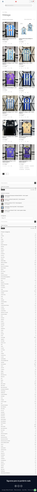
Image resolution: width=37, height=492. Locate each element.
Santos (2, 431)
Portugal (2, 399)
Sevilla (2, 446)
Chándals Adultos (4, 301)
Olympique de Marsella (4, 389)
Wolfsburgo (3, 471)
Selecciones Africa (4, 437)
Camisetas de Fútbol (4, 291)
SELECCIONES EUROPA (5, 442)
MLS (1, 378)
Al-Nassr (2, 241)
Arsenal (2, 251)
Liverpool (2, 369)
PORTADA (2, 396)
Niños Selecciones (4, 387)
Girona (2, 332)
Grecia (2, 335)
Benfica (2, 269)
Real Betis (2, 412)
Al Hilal (2, 239)
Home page (3, 337)
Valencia (2, 462)
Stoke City (2, 453)
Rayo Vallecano (3, 406)
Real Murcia (3, 415)
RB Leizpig (3, 408)
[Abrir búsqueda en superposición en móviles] (18, 5)
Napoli (2, 380)
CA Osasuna (3, 287)
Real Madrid (3, 414)
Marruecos (2, 376)
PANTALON (3, 392)
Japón (2, 346)
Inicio (3, 12)
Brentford (2, 282)
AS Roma (2, 255)
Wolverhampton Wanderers (5, 472)
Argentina (2, 250)
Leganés (2, 353)
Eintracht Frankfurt (4, 314)
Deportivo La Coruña (4, 312)
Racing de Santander (4, 405)
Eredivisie (2, 317)
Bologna (2, 273)
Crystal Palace (3, 310)
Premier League (3, 401)
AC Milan (2, 235)
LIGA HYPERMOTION (4, 360)
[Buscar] (35, 183)
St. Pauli (2, 451)
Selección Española (4, 433)
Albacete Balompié (4, 244)
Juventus (2, 348)
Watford (2, 467)
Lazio (2, 351)
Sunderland (3, 455)
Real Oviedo (3, 417)
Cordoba (2, 307)
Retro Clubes (3, 426)
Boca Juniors (3, 271)
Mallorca (2, 373)
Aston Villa (2, 257)
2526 (2, 234)
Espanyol (2, 319)
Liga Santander (3, 364)
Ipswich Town (3, 342)
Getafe (2, 330)
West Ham (2, 469)
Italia (1, 344)
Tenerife (2, 456)
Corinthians (3, 308)
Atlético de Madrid (4, 262)
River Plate (3, 430)
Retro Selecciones (4, 428)
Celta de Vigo (3, 294)
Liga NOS (2, 362)
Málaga (2, 371)
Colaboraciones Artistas (5, 305)
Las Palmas (3, 349)
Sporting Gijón (3, 447)
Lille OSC (2, 367)
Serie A (2, 444)
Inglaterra (2, 339)
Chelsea (2, 303)
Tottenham (3, 458)
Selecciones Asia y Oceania (5, 440)
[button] (16, 1)
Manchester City (3, 374)
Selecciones (3, 435)
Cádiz (2, 289)
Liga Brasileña (3, 358)
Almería (2, 248)
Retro (2, 424)
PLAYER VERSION (4, 394)
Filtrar (3, 189)
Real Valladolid (3, 421)
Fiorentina (2, 323)
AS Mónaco (3, 253)
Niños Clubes (3, 383)
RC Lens (2, 410)
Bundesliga (3, 285)
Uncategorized (3, 460)
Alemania (2, 246)
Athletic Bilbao (3, 260)
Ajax (1, 237)
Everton (2, 321)
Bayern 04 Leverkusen (4, 266)
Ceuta (2, 298)
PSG (1, 403)
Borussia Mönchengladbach (5, 276)
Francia (2, 326)
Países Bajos (3, 390)
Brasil (2, 280)
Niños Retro (3, 385)
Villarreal (2, 465)
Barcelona (2, 264)
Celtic (2, 296)
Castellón (2, 292)
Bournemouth (3, 278)
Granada (2, 333)
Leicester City (3, 355)
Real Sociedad (3, 419)
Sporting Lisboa (3, 449)
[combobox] (18, 218)
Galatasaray (3, 328)
